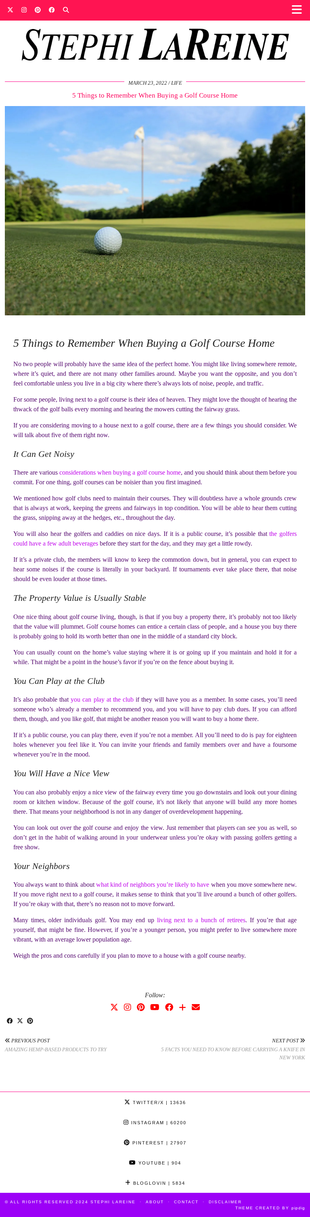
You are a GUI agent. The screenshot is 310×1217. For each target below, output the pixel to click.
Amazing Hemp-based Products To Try (56, 1045)
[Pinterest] (38, 10)
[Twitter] (10, 10)
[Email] (196, 1007)
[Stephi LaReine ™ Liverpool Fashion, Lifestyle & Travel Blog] (155, 34)
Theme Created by (270, 1208)
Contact (186, 1202)
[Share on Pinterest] (30, 1021)
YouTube (158, 1163)
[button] (299, 10)
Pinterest (158, 1142)
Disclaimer (225, 1202)
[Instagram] (24, 10)
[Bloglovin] (182, 1007)
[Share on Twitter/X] (20, 1021)
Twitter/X (158, 1102)
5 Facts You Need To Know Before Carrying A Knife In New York (233, 1049)
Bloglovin (158, 1183)
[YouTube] (154, 1007)
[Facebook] (52, 10)
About (155, 1202)
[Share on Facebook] (10, 1021)
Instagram (157, 1122)
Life (176, 83)
